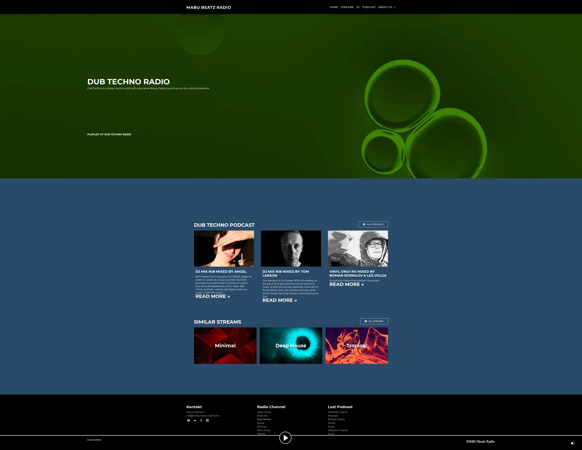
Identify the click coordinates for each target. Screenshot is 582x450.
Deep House (264, 412)
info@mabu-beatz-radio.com (202, 415)
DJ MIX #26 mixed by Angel (221, 272)
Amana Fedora (336, 419)
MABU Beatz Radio (208, 7)
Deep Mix (262, 415)
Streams (347, 7)
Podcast (369, 7)
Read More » (213, 296)
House (260, 422)
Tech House (263, 430)
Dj (358, 7)
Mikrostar (333, 415)
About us (385, 7)
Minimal (261, 426)
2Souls (331, 422)
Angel (331, 426)
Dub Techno (264, 419)
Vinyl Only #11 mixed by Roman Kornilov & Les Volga (357, 274)
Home (334, 7)
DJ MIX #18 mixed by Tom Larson (286, 274)
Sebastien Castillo (338, 412)
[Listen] (285, 438)
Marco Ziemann (195, 412)
